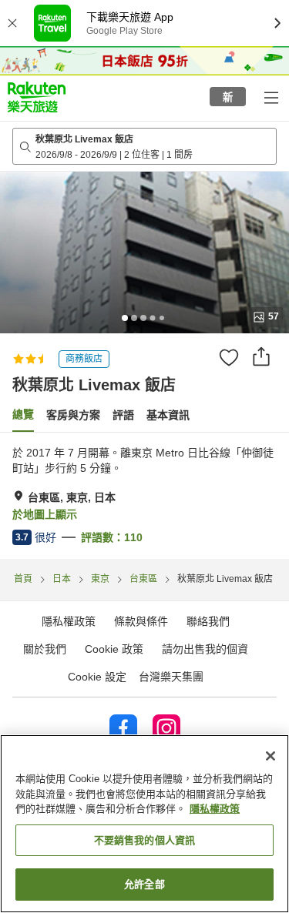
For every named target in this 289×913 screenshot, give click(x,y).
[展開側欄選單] (270, 97)
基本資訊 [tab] (168, 415)
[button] (36, 97)
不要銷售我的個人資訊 (144, 840)
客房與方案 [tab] (73, 415)
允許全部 (144, 884)
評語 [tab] (123, 415)
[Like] (229, 357)
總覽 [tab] (23, 414)
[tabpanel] (144, 496)
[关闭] (270, 756)
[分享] (261, 356)
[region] (144, 823)
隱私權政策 (215, 808)
